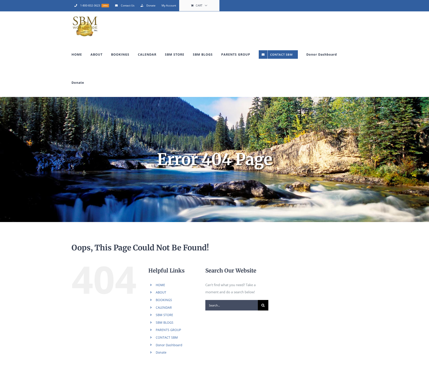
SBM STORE (164, 315)
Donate (161, 352)
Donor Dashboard (169, 345)
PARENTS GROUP (168, 330)
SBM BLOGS (164, 322)
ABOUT (161, 292)
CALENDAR (164, 307)
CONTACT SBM (167, 337)
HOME (160, 285)
